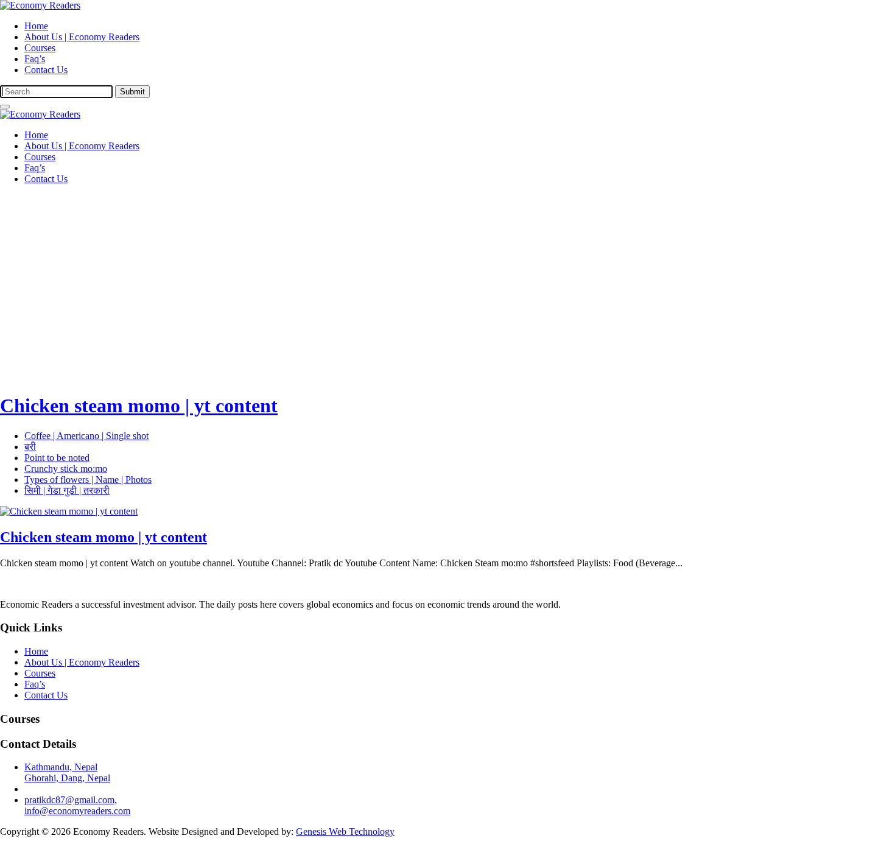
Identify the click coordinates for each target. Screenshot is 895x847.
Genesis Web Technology (345, 831)
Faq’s (34, 59)
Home (36, 26)
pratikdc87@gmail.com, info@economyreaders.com (77, 805)
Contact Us (46, 70)
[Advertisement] (447, 279)
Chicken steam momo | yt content (139, 405)
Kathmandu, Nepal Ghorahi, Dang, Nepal (67, 772)
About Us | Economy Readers (81, 37)
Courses (39, 48)
